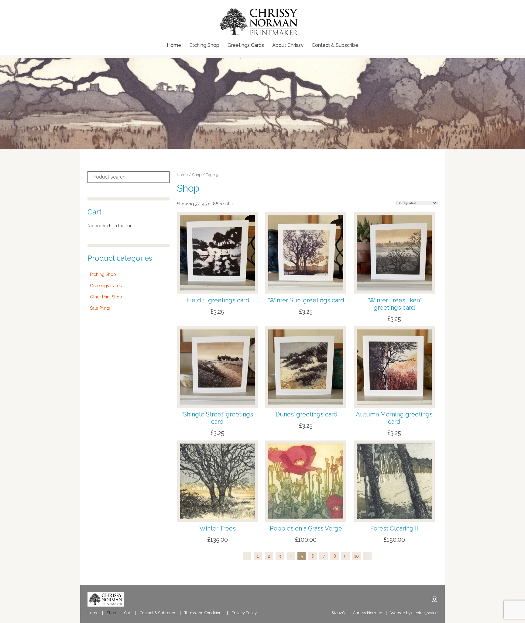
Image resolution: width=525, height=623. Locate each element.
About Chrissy (288, 45)
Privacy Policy (244, 613)
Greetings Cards (246, 45)
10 (356, 556)
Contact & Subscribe (335, 45)
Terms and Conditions (203, 613)
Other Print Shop (106, 296)
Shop (196, 174)
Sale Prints (100, 308)
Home (174, 45)
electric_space (424, 613)
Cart (128, 613)
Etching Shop (204, 45)
